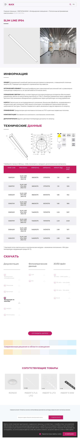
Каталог (17, 409)
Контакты (62, 409)
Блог (57, 409)
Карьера (67, 409)
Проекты (22, 409)
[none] (73, 4)
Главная (12, 409)
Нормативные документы (37, 409)
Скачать (27, 409)
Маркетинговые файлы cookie (51, 434)
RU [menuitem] (74, 4)
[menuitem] (73, 4)
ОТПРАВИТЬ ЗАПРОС (40, 333)
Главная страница (10, 11)
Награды (48, 409)
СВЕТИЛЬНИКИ (22, 11)
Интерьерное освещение (39, 11)
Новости (53, 409)
